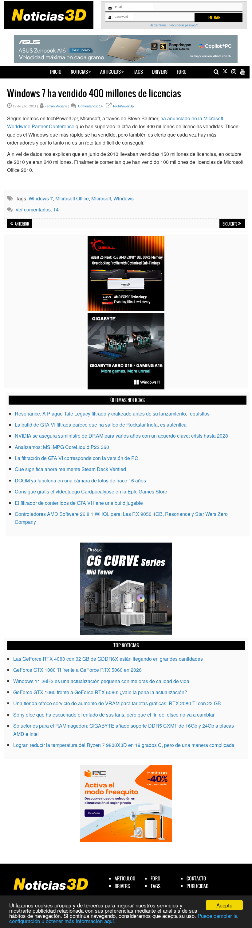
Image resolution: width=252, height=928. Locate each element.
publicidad (197, 886)
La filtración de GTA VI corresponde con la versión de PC (76, 458)
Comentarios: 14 (90, 106)
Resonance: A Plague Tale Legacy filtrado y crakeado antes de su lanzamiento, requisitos (112, 413)
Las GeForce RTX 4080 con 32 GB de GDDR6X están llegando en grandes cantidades (108, 658)
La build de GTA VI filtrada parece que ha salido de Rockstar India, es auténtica (101, 424)
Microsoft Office (72, 198)
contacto (196, 878)
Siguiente (230, 224)
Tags (138, 71)
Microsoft (101, 198)
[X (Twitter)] (224, 71)
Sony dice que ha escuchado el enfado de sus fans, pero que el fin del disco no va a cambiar (114, 714)
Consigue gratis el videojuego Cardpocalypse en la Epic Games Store (91, 491)
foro (155, 878)
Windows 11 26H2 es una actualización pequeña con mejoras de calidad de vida (101, 681)
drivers (122, 886)
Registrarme (158, 25)
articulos (125, 878)
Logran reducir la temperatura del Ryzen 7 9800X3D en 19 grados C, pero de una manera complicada (123, 744)
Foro (182, 71)
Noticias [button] (79, 71)
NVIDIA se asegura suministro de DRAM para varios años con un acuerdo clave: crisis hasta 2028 (121, 435)
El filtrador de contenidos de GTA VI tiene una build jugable (79, 502)
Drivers (159, 71)
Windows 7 (41, 198)
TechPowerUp (123, 106)
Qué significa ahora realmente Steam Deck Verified (70, 469)
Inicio (58, 71)
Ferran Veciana (56, 106)
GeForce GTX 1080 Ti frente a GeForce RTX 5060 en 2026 (77, 669)
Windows (123, 198)
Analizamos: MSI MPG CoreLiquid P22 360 (62, 446)
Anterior (21, 224)
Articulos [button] (110, 71)
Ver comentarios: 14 (37, 209)
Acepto (224, 905)
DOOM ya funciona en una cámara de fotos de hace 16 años (80, 480)
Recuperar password (184, 25)
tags (155, 886)
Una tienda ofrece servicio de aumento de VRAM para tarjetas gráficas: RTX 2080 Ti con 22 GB (117, 703)
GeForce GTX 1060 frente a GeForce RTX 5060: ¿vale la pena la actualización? (100, 692)
